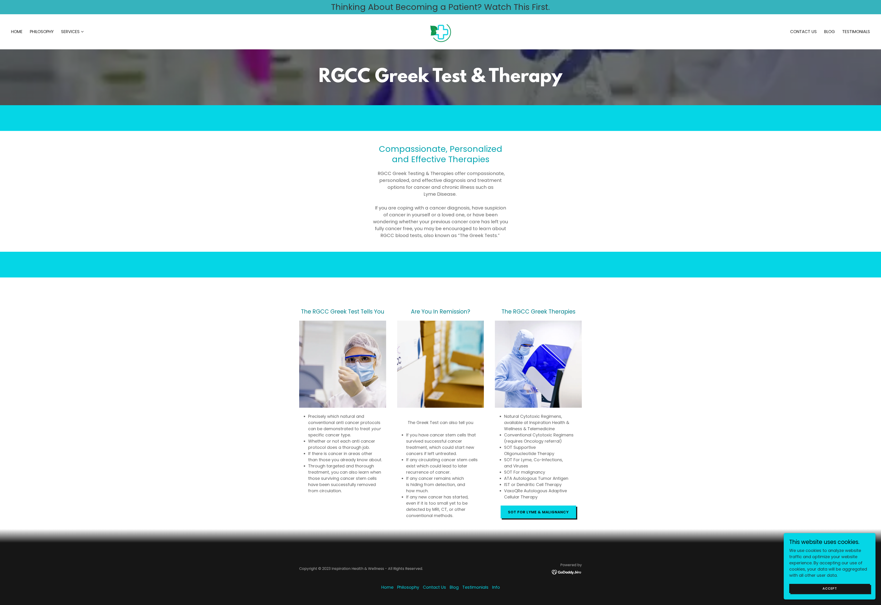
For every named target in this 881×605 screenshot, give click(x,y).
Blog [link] (829, 31)
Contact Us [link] (803, 31)
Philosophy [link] (42, 31)
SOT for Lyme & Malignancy (538, 512)
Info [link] (496, 587)
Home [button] (387, 587)
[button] (72, 31)
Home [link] (16, 31)
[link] (440, 31)
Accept (829, 588)
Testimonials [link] (856, 31)
